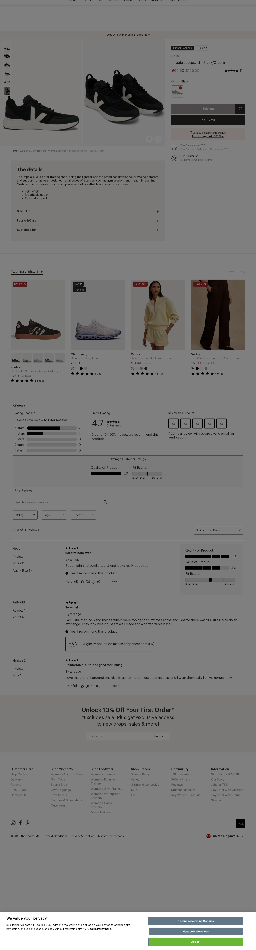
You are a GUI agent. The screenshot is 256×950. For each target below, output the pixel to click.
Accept (195, 941)
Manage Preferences (196, 931)
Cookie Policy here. (99, 929)
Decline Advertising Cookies (196, 921)
